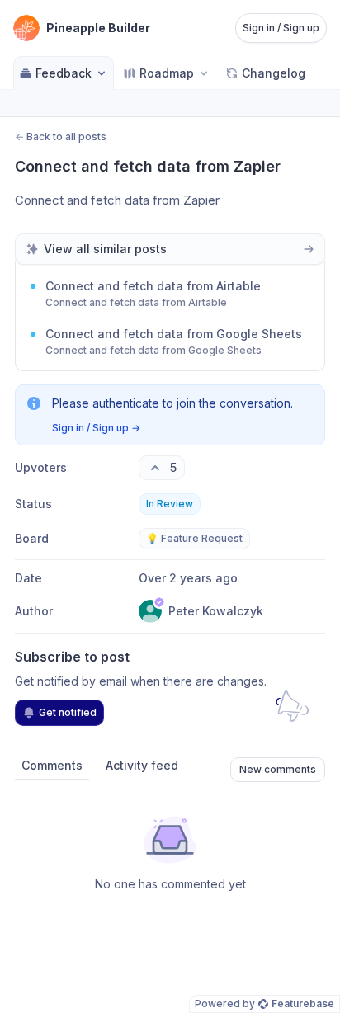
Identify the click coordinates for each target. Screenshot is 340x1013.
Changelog (273, 73)
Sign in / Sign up (281, 27)
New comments (277, 769)
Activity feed (142, 765)
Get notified (68, 712)
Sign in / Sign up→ (96, 428)
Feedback (63, 73)
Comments (52, 765)
